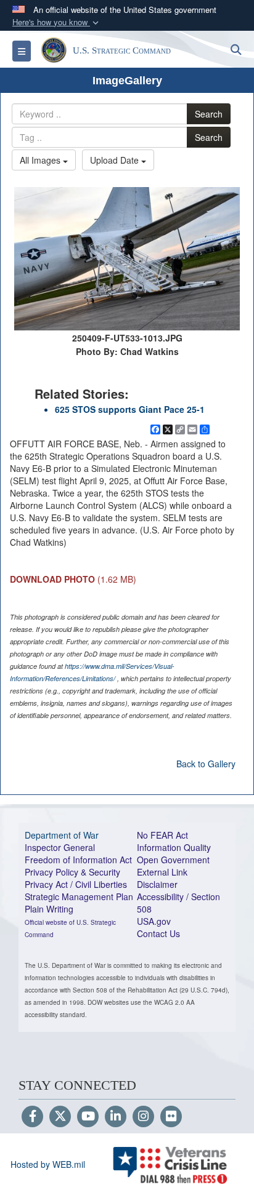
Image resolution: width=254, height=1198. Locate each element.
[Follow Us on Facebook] (32, 1117)
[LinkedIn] (115, 1117)
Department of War (62, 835)
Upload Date (115, 160)
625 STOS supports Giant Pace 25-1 (130, 409)
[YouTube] (88, 1117)
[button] (56, 22)
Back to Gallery (206, 763)
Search (209, 114)
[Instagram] (143, 1117)
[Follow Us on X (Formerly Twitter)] (60, 1117)
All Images (41, 160)
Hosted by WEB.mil (47, 1164)
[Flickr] (171, 1117)
